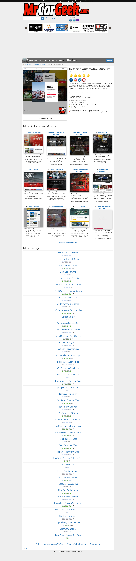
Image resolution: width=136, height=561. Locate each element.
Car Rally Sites (68, 316)
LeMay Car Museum (56, 169)
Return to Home (30, 548)
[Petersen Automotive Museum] (45, 92)
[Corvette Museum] (56, 217)
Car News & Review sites (68, 323)
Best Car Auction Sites (68, 252)
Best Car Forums (68, 271)
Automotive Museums (39, 64)
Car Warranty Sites (68, 342)
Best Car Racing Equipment (68, 426)
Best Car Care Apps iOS (68, 374)
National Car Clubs (68, 394)
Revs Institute (103, 132)
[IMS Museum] (33, 180)
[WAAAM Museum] (33, 217)
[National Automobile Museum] (79, 182)
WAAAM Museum (33, 206)
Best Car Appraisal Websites (68, 509)
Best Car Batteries (68, 528)
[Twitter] (74, 20)
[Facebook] (70, 20)
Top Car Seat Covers (68, 477)
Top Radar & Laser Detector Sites (68, 458)
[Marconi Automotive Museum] (79, 145)
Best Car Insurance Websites (68, 291)
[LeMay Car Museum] (56, 180)
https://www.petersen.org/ (76, 72)
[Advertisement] (68, 46)
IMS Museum (33, 169)
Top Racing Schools (68, 406)
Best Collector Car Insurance (68, 284)
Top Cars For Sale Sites (68, 259)
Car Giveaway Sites (68, 516)
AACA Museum (79, 206)
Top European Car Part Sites (68, 381)
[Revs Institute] (102, 143)
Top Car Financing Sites (68, 451)
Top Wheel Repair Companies (68, 503)
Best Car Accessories (68, 484)
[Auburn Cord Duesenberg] (102, 182)
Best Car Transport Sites (68, 349)
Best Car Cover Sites (68, 445)
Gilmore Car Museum (33, 132)
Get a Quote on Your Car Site (68, 336)
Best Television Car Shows (68, 329)
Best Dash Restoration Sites (68, 535)
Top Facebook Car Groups (68, 355)
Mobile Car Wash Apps (68, 361)
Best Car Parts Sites (68, 265)
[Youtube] (84, 80)
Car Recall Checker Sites (68, 400)
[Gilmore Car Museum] (33, 143)
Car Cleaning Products (68, 368)
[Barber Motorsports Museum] (102, 219)
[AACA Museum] (79, 217)
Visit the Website (46, 119)
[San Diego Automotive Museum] (56, 145)
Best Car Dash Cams (68, 490)
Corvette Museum (57, 206)
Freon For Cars (68, 464)
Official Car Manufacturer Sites (68, 310)
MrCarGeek (27, 64)
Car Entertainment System (68, 432)
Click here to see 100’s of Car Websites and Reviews (68, 544)
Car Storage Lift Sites (68, 413)
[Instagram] (77, 20)
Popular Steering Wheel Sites (68, 419)
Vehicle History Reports (68, 278)
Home (110, 60)
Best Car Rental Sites (68, 297)
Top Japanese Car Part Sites (68, 387)
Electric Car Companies (68, 471)
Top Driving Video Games (68, 522)
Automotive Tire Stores (68, 304)
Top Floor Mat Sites (68, 439)
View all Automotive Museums (68, 242)
